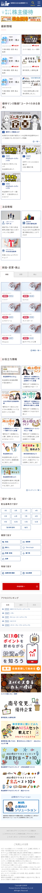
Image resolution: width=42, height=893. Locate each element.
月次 (34, 605)
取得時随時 (11, 527)
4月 (36, 511)
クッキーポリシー (13, 837)
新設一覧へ (37, 350)
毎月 (26, 527)
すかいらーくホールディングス (18, 617)
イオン (12, 613)
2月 (16, 511)
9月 (5, 522)
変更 (20, 274)
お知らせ (33, 831)
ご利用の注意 (21, 834)
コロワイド (13, 621)
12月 (36, 522)
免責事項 (32, 837)
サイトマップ (24, 837)
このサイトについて (9, 834)
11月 (26, 522)
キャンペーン (25, 831)
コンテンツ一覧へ (34, 490)
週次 (20, 605)
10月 (16, 522)
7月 (26, 516)
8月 (36, 516)
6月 (15, 516)
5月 (5, 516)
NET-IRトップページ (13, 831)
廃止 (34, 274)
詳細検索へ (21, 586)
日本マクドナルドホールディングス (20, 609)
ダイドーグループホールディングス (20, 625)
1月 (5, 511)
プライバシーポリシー (33, 834)
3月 (26, 511)
